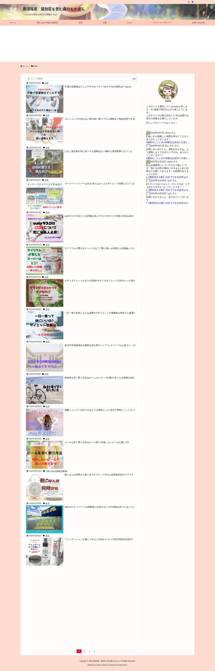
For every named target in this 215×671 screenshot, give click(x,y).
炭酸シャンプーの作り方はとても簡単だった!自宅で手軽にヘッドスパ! (100, 410)
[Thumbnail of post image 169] (44, 293)
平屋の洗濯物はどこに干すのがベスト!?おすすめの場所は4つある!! (98, 86)
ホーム (25, 66)
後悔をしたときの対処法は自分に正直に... (168, 142)
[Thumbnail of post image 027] (44, 261)
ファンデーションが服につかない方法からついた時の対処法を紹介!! (99, 539)
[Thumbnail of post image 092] (44, 163)
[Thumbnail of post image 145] (44, 455)
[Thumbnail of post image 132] (44, 357)
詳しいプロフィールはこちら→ (162, 123)
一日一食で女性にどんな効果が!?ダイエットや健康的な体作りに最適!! (100, 313)
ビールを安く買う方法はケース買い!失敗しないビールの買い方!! (97, 442)
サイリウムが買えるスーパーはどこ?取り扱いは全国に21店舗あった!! (99, 248)
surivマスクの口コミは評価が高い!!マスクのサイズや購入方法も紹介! (99, 216)
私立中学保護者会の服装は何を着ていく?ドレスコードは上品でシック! (100, 345)
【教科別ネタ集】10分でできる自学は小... (168, 177)
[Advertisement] (107, 44)
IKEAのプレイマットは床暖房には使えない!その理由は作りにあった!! (99, 507)
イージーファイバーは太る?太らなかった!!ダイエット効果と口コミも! (100, 183)
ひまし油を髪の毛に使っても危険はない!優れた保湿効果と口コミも (98, 151)
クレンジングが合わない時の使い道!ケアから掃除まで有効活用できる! (100, 119)
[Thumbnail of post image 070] (44, 99)
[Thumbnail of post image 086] (44, 228)
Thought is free (122, 665)
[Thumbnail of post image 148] (44, 487)
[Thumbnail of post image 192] (44, 131)
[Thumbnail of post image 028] (44, 422)
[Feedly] (192, 2)
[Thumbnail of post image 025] (44, 390)
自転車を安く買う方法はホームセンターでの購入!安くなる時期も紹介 (100, 377)
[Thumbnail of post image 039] (44, 519)
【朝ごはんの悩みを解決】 (57, 471)
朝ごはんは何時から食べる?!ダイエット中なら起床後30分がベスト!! (99, 474)
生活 (46, 83)
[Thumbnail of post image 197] (44, 196)
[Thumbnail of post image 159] (44, 325)
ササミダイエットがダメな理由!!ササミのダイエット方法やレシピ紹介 (100, 280)
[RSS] (188, 2)
